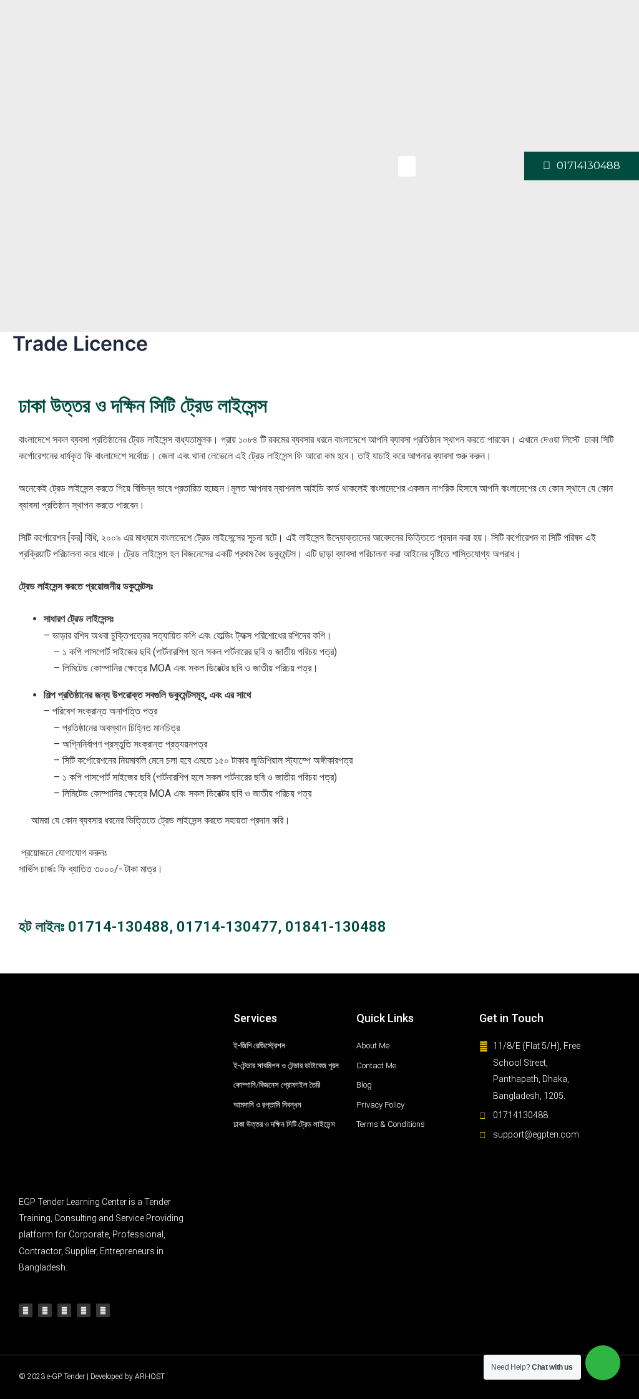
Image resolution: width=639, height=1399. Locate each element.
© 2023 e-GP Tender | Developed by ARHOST (92, 1376)
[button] (407, 166)
